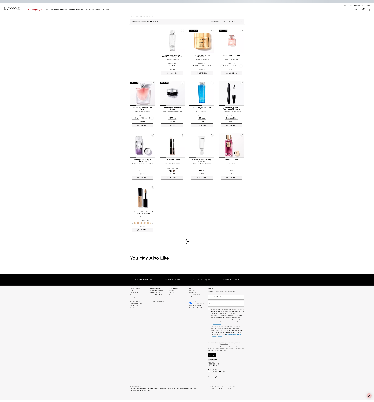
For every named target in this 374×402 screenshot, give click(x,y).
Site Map (132, 307)
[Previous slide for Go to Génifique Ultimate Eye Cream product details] (161, 93)
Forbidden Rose (231, 160)
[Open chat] (369, 395)
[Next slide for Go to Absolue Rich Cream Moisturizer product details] (213, 41)
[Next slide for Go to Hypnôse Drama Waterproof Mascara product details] (243, 93)
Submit (212, 355)
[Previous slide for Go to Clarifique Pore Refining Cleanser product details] (190, 145)
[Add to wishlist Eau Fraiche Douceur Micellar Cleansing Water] (182, 30)
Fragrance (172, 294)
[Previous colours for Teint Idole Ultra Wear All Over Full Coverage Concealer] (132, 223)
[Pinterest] (224, 371)
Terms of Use (192, 292)
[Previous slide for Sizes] (222, 66)
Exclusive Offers (135, 301)
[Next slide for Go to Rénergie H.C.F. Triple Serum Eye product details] (154, 145)
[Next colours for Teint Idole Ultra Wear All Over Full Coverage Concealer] (152, 223)
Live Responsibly (155, 292)
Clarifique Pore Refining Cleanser (201, 160)
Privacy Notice (236, 348)
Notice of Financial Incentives (217, 350)
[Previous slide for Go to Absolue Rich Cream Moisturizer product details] (190, 41)
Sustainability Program (156, 290)
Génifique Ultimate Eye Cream (172, 108)
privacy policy (146, 390)
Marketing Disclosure (230, 346)
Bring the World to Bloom (157, 294)
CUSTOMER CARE (135, 288)
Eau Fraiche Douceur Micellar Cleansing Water (172, 56)
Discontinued (134, 305)
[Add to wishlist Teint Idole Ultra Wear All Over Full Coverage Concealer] (152, 187)
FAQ (131, 290)
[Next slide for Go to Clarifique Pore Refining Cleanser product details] (213, 145)
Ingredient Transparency (157, 301)
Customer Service (354, 5)
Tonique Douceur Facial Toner (202, 108)
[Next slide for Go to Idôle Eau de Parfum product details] (243, 41)
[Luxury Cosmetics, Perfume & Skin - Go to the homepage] (11, 8)
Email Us (211, 362)
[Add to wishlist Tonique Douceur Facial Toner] (212, 82)
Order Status (134, 292)
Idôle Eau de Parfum (231, 55)
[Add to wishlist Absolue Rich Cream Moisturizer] (212, 30)
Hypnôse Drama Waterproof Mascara (231, 108)
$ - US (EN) (365, 5)
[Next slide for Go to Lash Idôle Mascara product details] (183, 145)
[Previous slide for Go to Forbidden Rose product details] (220, 145)
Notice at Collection (194, 305)
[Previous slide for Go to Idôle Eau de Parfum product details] (220, 41)
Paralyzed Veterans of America (156, 298)
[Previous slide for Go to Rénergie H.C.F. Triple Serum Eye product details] (131, 145)
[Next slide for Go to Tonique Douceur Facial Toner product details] (213, 93)
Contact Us (133, 299)
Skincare (171, 290)
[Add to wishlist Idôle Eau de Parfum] (241, 30)
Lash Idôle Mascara (172, 160)
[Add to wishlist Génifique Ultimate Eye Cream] (182, 82)
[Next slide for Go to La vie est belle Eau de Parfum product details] (154, 93)
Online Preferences (194, 294)
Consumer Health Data (195, 307)
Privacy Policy (192, 290)
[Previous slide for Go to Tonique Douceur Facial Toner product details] (190, 93)
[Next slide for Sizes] (241, 66)
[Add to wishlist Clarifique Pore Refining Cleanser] (212, 135)
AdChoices (133, 390)
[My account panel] (356, 9)
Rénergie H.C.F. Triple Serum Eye (142, 160)
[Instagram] (213, 371)
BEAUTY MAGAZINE (175, 288)
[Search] (351, 9)
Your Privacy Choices (198, 303)
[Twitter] (216, 371)
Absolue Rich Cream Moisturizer (202, 56)
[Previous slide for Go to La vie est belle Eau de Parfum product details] (131, 93)
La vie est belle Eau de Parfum (142, 108)
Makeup (171, 292)
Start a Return (134, 294)
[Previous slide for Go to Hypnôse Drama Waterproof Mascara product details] (220, 93)
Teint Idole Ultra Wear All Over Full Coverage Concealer (142, 212)
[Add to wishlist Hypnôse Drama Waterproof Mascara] (241, 82)
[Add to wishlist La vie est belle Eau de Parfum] (152, 82)
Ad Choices (191, 296)
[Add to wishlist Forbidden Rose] (241, 135)
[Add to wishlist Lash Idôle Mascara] (182, 135)
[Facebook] (209, 371)
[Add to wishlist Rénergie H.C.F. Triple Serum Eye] (152, 135)
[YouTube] (220, 371)
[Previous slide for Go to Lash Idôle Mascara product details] (161, 145)
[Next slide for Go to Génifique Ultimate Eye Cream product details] (183, 93)
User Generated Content (195, 298)
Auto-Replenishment (136, 303)
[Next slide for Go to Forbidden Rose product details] (243, 145)
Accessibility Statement (195, 301)
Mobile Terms (217, 324)
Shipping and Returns (136, 297)
